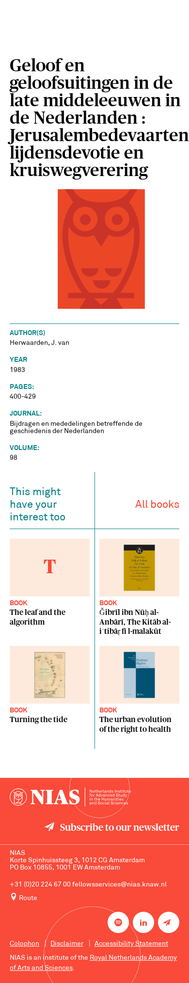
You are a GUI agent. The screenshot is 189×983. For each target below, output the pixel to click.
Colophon (24, 944)
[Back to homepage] (70, 797)
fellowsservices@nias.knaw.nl (119, 884)
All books (157, 505)
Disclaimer (66, 944)
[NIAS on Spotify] (118, 922)
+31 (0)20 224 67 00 (40, 884)
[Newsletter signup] (168, 922)
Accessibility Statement (131, 944)
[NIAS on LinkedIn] (143, 922)
